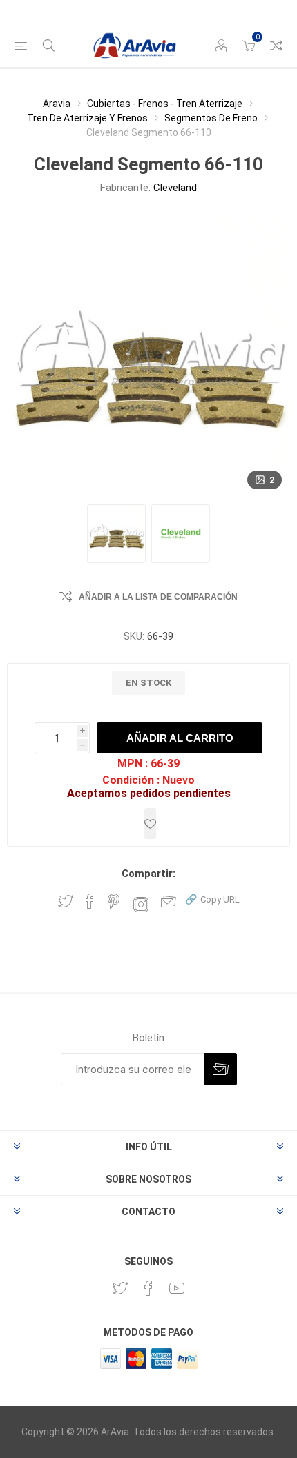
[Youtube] (177, 1288)
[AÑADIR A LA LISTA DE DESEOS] (150, 823)
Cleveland (175, 187)
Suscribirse (220, 1069)
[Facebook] (148, 1288)
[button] (212, 899)
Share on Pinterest (113, 901)
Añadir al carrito (179, 738)
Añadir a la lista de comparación (158, 597)
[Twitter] (120, 1288)
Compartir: (148, 873)
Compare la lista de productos (276, 45)
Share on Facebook (89, 901)
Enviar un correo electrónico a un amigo (168, 901)
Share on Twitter (65, 901)
